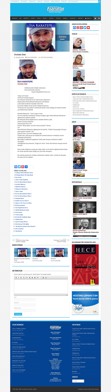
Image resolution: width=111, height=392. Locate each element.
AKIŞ (20, 18)
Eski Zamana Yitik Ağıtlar (22, 224)
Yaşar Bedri (77, 138)
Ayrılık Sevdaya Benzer (21, 221)
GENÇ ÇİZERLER (55, 1)
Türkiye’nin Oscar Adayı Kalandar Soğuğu (22, 240)
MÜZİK (32, 18)
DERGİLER (46, 1)
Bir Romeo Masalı (20, 205)
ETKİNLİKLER (32, 1)
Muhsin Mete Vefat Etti (78, 367)
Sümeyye (35, 258)
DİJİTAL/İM (63, 1)
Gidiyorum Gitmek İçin (21, 189)
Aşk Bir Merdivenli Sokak (22, 210)
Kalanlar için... (77, 172)
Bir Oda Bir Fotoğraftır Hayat (23, 217)
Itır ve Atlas (75, 339)
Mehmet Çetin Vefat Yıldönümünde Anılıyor (24, 351)
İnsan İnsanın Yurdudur (78, 362)
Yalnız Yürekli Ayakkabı (21, 179)
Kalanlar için (75, 353)
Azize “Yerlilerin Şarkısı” (19, 328)
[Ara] (99, 1)
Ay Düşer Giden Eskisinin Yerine (24, 172)
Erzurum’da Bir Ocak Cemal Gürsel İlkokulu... (84, 84)
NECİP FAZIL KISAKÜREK (82, 198)
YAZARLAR (72, 18)
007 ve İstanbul (19, 228)
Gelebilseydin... (78, 156)
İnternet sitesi (17, 308)
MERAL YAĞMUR (79, 50)
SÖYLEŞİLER (24, 1)
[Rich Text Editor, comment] (41, 286)
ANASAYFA (14, 18)
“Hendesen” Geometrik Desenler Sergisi (60, 240)
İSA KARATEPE (32, 57)
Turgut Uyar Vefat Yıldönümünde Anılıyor (83, 328)
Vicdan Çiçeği (19, 214)
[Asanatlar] (55, 9)
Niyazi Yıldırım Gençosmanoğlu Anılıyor (83, 344)
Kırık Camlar (18, 212)
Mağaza (89, 18)
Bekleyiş (74, 371)
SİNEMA (65, 18)
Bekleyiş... (76, 68)
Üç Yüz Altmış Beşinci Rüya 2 (23, 193)
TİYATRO (58, 18)
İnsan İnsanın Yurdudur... (81, 52)
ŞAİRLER (80, 18)
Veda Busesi (18, 231)
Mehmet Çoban (78, 154)
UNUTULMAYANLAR (73, 1)
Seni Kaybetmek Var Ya (21, 207)
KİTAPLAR (39, 1)
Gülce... (75, 216)
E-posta (16, 302)
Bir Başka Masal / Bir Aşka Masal (24, 175)
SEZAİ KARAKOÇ (79, 230)
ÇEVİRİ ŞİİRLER (15, 1)
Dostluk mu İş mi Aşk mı (22, 200)
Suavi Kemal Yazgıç (80, 170)
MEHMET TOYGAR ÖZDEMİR (83, 82)
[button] (16, 278)
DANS (38, 18)
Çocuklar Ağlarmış (20, 184)
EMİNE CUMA (78, 66)
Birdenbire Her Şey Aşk (19, 360)
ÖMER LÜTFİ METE (80, 214)
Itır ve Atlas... (77, 139)
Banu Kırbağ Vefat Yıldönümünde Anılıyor (84, 357)
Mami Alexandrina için (18, 356)
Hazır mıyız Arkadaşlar (18, 370)
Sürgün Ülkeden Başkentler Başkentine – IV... (86, 233)
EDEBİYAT (26, 18)
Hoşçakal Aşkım (19, 198)
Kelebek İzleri (19, 219)
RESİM (44, 18)
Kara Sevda (18, 177)
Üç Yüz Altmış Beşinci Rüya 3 (23, 182)
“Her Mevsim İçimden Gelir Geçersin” (25, 226)
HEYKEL (51, 18)
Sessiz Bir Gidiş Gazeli (18, 347)
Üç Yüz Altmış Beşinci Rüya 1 (23, 196)
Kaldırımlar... (77, 200)
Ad (15, 297)
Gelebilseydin (76, 348)
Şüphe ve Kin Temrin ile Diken (23, 203)
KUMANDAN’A (16, 338)
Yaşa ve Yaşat (19, 191)
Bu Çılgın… (15, 342)
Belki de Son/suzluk (18, 365)
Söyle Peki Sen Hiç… (18, 333)
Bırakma (53, 258)
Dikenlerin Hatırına (20, 186)
